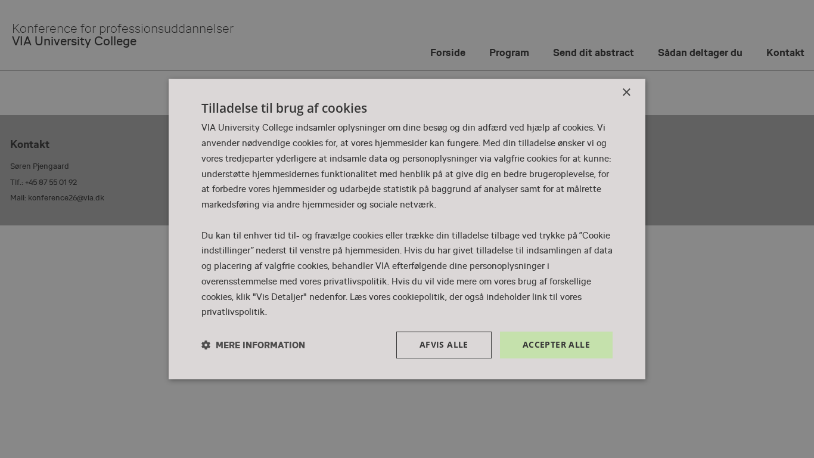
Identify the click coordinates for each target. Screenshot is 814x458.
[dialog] (407, 229)
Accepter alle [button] (556, 344)
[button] (253, 345)
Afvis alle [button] (444, 344)
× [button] (626, 92)
